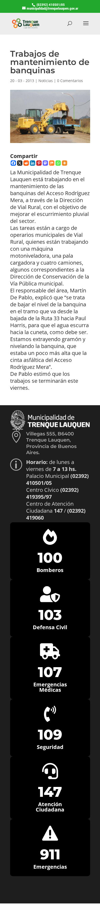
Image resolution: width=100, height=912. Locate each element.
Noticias (45, 80)
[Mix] (51, 163)
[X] (19, 163)
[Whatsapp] (58, 163)
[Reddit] (26, 163)
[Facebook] (13, 163)
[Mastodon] (45, 163)
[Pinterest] (39, 163)
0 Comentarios (70, 80)
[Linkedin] (32, 163)
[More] (64, 163)
